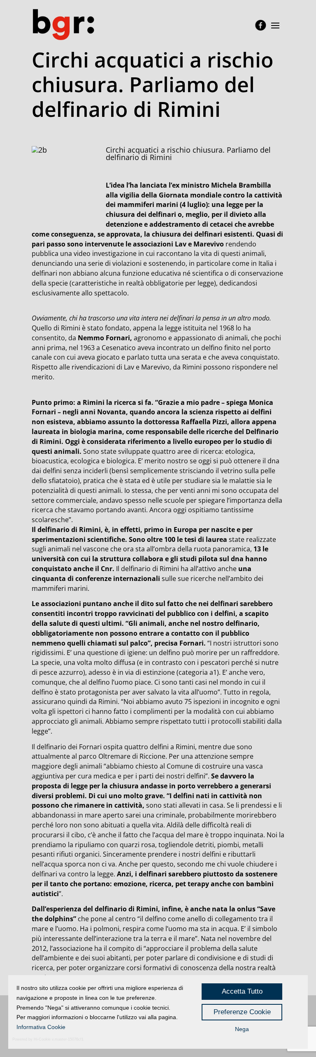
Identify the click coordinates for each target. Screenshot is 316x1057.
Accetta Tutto (242, 991)
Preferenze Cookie (242, 1012)
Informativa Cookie (40, 1027)
